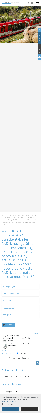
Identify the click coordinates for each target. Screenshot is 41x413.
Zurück (35, 333)
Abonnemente (8, 308)
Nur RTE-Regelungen (11, 293)
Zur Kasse (9, 325)
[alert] (20, 403)
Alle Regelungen (9, 286)
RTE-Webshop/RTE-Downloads (28, 215)
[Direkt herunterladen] (37, 363)
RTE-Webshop (16, 215)
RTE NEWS (7, 315)
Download (22, 353)
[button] (20, 404)
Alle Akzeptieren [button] (11, 409)
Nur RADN (7, 301)
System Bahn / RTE (6, 215)
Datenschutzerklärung (9, 401)
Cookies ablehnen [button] (30, 409)
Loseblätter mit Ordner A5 (19, 358)
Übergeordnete (11, 392)
